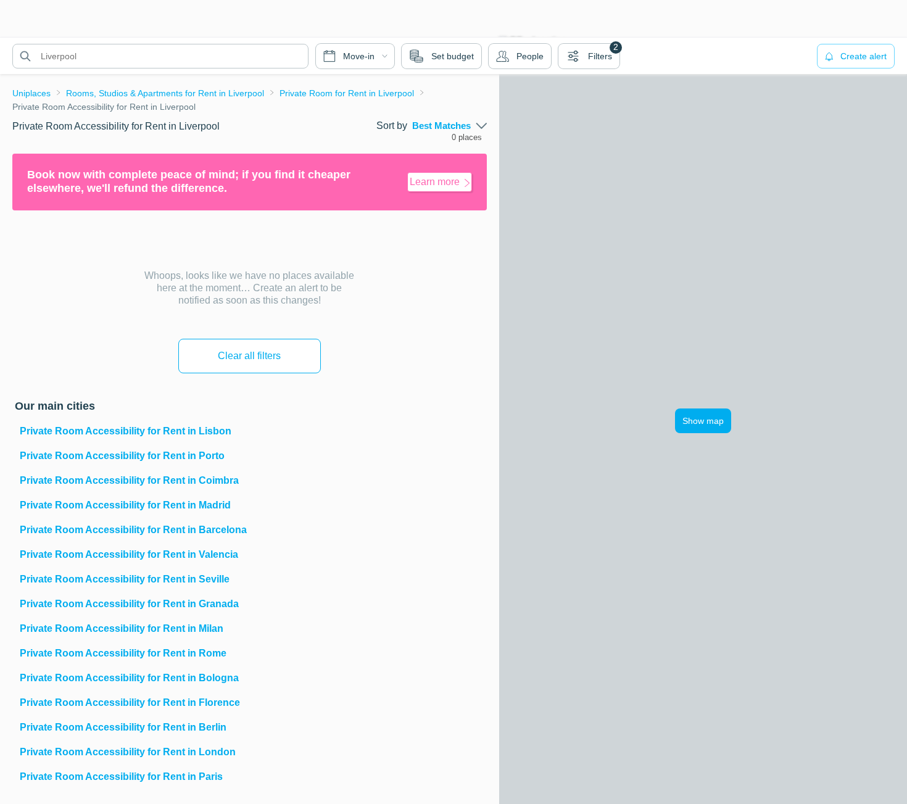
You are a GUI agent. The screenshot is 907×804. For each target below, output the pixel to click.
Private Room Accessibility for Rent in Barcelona (133, 529)
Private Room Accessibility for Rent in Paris (121, 776)
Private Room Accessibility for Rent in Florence (130, 702)
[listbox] (449, 126)
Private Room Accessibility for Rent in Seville (125, 579)
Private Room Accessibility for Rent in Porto (122, 455)
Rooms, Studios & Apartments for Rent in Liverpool (165, 93)
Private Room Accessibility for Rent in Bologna (129, 678)
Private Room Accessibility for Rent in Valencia (129, 554)
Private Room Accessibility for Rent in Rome (123, 653)
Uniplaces (31, 93)
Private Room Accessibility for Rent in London (128, 752)
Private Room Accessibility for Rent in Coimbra (129, 480)
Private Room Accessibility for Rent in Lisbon (125, 431)
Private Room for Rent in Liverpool (347, 93)
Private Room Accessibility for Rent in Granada (129, 604)
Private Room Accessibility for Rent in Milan (121, 628)
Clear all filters (249, 355)
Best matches (441, 126)
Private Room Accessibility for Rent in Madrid (125, 505)
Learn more (435, 181)
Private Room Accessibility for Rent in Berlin (123, 727)
